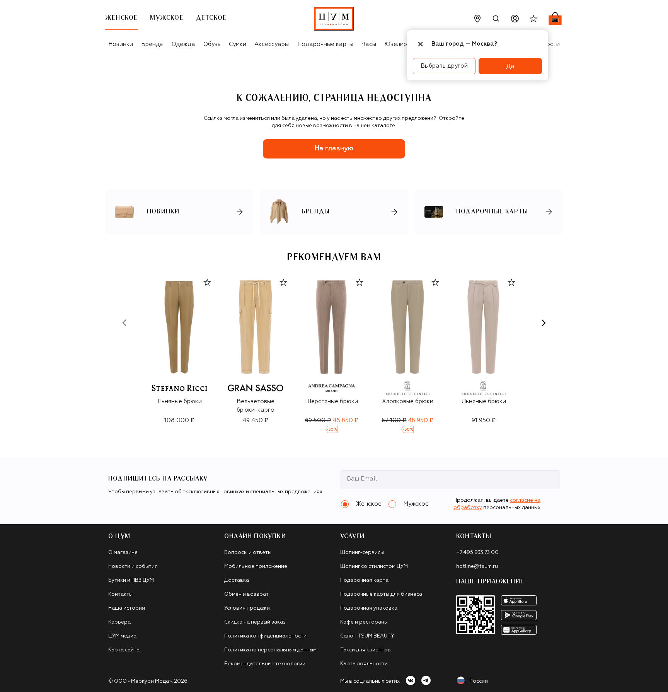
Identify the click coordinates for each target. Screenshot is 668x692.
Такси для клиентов (365, 650)
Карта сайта (124, 650)
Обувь (212, 44)
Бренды (152, 44)
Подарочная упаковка (368, 608)
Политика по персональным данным (270, 650)
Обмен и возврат (246, 594)
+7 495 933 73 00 (477, 552)
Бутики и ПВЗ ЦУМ (131, 580)
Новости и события (133, 566)
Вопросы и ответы (247, 552)
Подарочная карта (364, 580)
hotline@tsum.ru (477, 566)
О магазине (123, 552)
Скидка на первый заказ (255, 622)
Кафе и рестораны (364, 622)
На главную (334, 148)
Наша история (126, 608)
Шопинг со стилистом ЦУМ (374, 566)
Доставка (236, 580)
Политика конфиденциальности (265, 636)
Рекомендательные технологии (264, 663)
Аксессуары (271, 44)
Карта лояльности (364, 663)
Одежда (183, 44)
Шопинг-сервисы (362, 552)
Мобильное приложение (255, 566)
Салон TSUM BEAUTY (367, 636)
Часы (368, 44)
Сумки (237, 44)
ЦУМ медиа (122, 636)
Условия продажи (247, 608)
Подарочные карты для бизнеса (381, 594)
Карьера (119, 622)
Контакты (120, 594)
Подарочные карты (325, 44)
